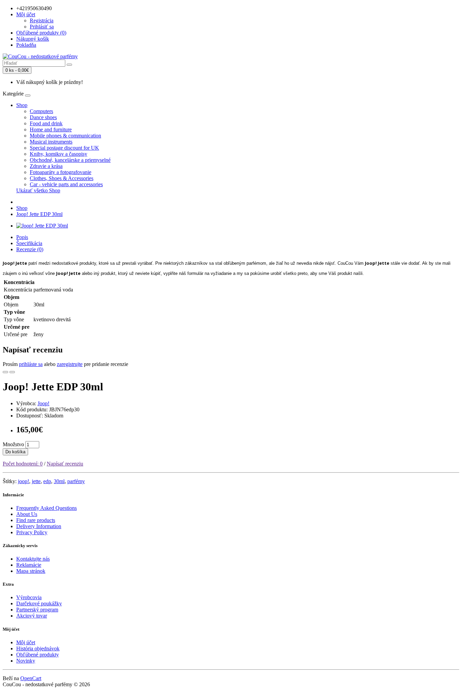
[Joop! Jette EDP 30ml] (42, 226)
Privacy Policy (31, 532)
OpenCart (30, 678)
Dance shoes (43, 117)
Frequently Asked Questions (46, 508)
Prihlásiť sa (42, 26)
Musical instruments (51, 142)
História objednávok (38, 648)
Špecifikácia (29, 243)
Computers (41, 111)
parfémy (76, 481)
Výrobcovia (29, 597)
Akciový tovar (31, 616)
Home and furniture (51, 129)
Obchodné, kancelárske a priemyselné (70, 160)
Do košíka (15, 451)
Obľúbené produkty (37, 654)
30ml (59, 481)
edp (47, 481)
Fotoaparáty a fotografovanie (60, 172)
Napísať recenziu (65, 464)
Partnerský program (37, 609)
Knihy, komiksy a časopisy (58, 154)
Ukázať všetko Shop (38, 190)
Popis (22, 237)
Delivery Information (38, 526)
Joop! (43, 403)
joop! (23, 481)
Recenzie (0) (29, 249)
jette (36, 481)
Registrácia (41, 20)
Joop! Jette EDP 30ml (39, 214)
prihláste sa (31, 364)
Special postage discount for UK (64, 148)
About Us (26, 514)
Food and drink (46, 123)
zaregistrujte (70, 364)
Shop (21, 105)
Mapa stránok (30, 571)
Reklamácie (28, 565)
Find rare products (35, 520)
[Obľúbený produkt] (5, 372)
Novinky (25, 661)
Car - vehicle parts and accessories (66, 184)
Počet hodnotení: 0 (23, 464)
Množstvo (13, 444)
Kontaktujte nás (33, 559)
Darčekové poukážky (39, 603)
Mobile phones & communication (65, 135)
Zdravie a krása (46, 166)
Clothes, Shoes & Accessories (61, 178)
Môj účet (25, 642)
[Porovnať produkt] (12, 372)
